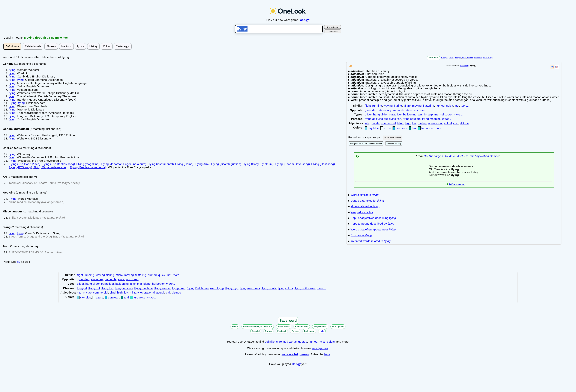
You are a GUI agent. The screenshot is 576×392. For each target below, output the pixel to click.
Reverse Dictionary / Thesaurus (257, 326)
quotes (302, 341)
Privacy (295, 331)
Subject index (320, 326)
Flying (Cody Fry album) (258, 164)
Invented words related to (371, 241)
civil (455, 123)
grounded (371, 110)
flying (12, 69)
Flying (12, 102)
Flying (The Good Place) (24, 164)
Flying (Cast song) (323, 164)
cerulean (401, 128)
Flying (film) (202, 164)
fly (18, 261)
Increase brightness (295, 354)
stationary (385, 110)
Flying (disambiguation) (226, 164)
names (313, 341)
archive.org (487, 58)
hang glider (380, 114)
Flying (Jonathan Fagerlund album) (123, 164)
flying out (382, 118)
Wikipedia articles (362, 212)
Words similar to (365, 194)
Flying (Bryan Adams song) (50, 167)
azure (387, 128)
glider (368, 114)
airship (422, 114)
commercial (388, 123)
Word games (338, 326)
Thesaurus (332, 31)
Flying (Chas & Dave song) (292, 164)
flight (368, 105)
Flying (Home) (184, 164)
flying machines (250, 288)
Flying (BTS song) (20, 167)
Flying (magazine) (87, 164)
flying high (231, 288)
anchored (420, 110)
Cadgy (304, 19)
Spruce (268, 331)
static (409, 110)
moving (417, 105)
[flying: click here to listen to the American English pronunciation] (350, 66)
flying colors (285, 288)
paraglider (395, 114)
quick (449, 105)
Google (444, 58)
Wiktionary (464, 66)
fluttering (428, 105)
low (414, 123)
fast (456, 105)
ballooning (410, 114)
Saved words (284, 326)
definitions (271, 341)
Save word (433, 58)
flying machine (431, 118)
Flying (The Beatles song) (58, 164)
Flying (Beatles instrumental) (88, 167)
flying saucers (412, 118)
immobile (398, 110)
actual (448, 123)
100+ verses (457, 184)
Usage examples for (367, 200)
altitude (464, 123)
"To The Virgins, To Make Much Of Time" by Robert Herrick (461, 156)
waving (388, 105)
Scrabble (478, 58)
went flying (217, 288)
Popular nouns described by (372, 223)
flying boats (268, 288)
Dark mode (309, 331)
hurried (440, 105)
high (408, 123)
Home (235, 326)
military (422, 123)
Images (458, 58)
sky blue (373, 128)
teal (414, 128)
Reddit (470, 58)
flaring (398, 105)
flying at (370, 118)
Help (322, 331)
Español (256, 331)
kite (367, 123)
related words (288, 341)
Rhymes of (361, 235)
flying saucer (162, 288)
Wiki (464, 58)
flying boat (178, 288)
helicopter (446, 114)
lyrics (322, 341)
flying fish (395, 118)
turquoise (427, 128)
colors (331, 341)
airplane (433, 114)
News (451, 58)
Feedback (281, 331)
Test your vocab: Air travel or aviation (366, 143)
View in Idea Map (393, 143)
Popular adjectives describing (373, 217)
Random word (301, 326)
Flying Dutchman (198, 288)
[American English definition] (552, 66)
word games (320, 348)
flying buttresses (304, 288)
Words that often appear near (373, 229)
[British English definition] (556, 66)
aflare (407, 105)
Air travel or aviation (392, 138)
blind (400, 123)
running (377, 105)
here (327, 354)
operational (435, 123)
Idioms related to (365, 206)
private (375, 123)
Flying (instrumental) (161, 164)
